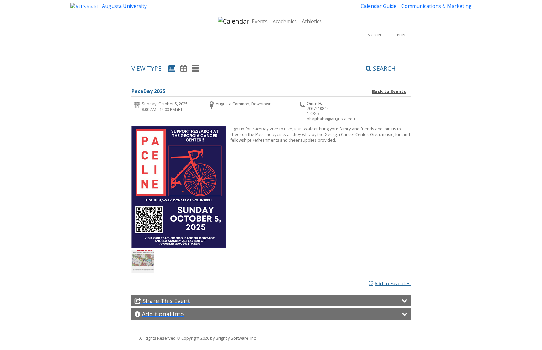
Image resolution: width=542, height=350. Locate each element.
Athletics (312, 21)
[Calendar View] (183, 68)
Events (260, 21)
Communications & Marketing (436, 6)
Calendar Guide (378, 6)
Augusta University (124, 6)
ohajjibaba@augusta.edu (331, 119)
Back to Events (389, 91)
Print (402, 35)
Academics (285, 21)
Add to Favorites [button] (393, 283)
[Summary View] (171, 68)
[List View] (195, 68)
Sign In (374, 35)
